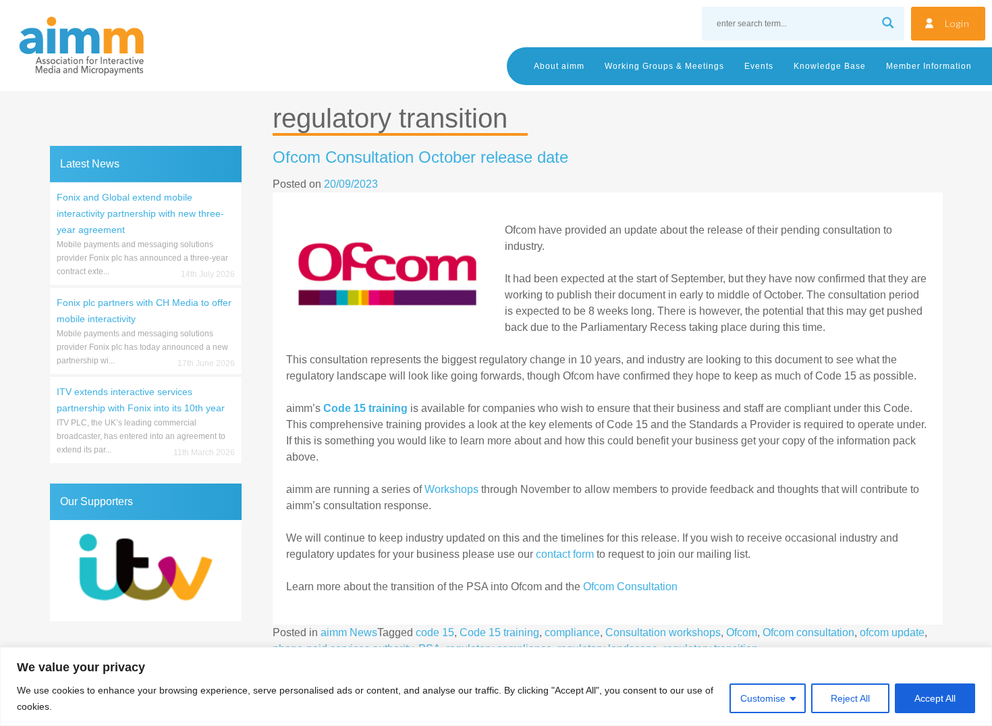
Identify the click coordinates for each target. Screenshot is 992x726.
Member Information (929, 66)
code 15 (435, 632)
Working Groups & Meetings (664, 66)
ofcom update (892, 632)
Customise (763, 698)
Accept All (935, 698)
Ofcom (741, 632)
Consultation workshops (663, 632)
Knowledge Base (830, 66)
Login (957, 23)
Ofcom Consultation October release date (420, 157)
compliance (572, 632)
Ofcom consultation (808, 632)
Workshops (451, 489)
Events (758, 66)
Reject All (850, 698)
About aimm (559, 66)
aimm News (349, 632)
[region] (496, 686)
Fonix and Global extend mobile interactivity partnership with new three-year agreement (140, 213)
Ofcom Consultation (630, 586)
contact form (565, 554)
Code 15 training (499, 632)
